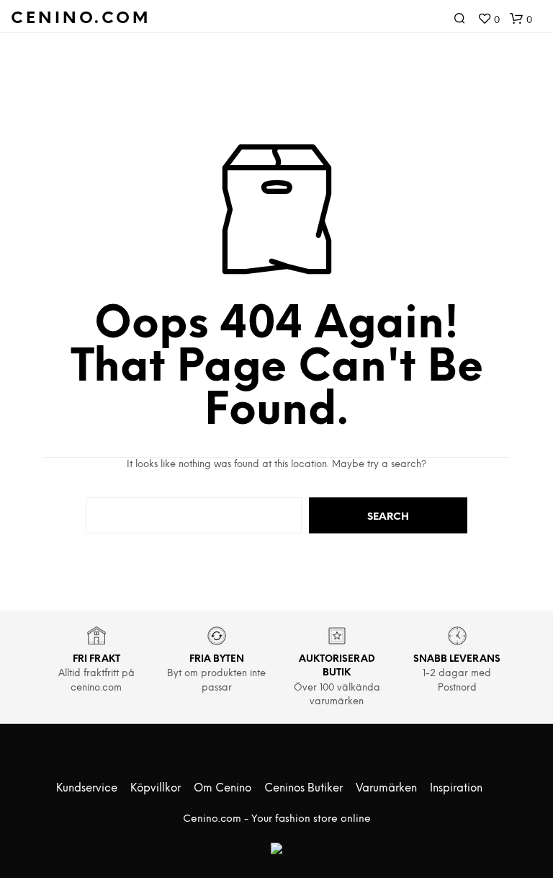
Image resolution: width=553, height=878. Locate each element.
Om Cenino (222, 788)
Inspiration (456, 788)
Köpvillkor (155, 788)
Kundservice (86, 788)
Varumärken (386, 788)
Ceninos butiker (303, 788)
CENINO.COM (80, 18)
